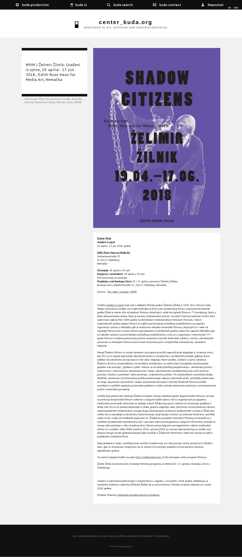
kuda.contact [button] (170, 5)
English (236, 8)
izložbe (66, 99)
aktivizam (31, 99)
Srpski (229, 8)
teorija (30, 102)
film (42, 99)
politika (77, 99)
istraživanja (53, 99)
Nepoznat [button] (216, 5)
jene (121, 305)
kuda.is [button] (81, 5)
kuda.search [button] (123, 5)
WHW (79, 102)
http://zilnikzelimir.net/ (149, 457)
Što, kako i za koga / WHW (122, 291)
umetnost (42, 102)
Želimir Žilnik (65, 102)
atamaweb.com (126, 546)
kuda (53, 102)
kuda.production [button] (35, 5)
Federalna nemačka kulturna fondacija (138, 495)
